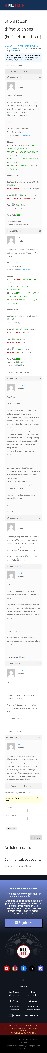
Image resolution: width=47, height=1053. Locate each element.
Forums (14, 46)
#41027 (38, 231)
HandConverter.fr (24, 135)
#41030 (38, 566)
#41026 (38, 77)
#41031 (38, 664)
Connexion (11, 828)
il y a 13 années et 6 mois (24, 60)
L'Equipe (32, 1001)
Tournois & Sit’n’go (18, 48)
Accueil (7, 46)
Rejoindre (25, 922)
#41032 (38, 737)
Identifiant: (10, 807)
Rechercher (36, 838)
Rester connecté (14, 824)
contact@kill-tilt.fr (26, 1015)
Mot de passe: (11, 815)
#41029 (38, 518)
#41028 (38, 378)
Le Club (14, 1001)
